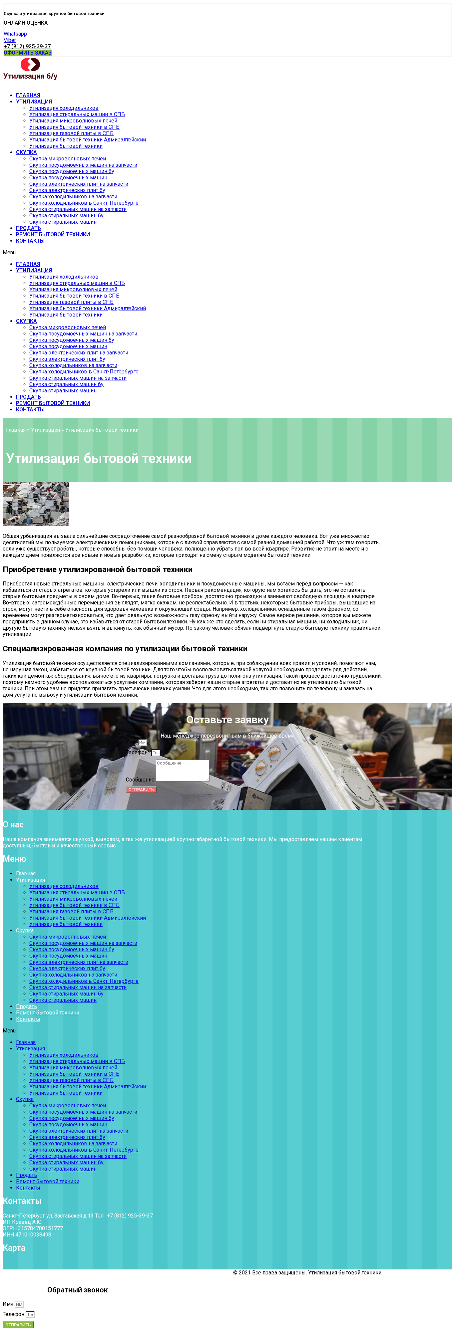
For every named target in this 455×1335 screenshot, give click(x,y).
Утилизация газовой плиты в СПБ (71, 133)
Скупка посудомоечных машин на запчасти (83, 165)
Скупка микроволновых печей (67, 158)
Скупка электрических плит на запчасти (78, 184)
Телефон (14, 1314)
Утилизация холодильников (64, 108)
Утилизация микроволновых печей (73, 120)
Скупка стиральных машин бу (66, 215)
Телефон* (138, 752)
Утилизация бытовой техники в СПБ (74, 127)
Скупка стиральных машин (63, 222)
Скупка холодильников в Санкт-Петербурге (84, 203)
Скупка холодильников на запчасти (73, 196)
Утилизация (34, 102)
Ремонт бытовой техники (53, 234)
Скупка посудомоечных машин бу (71, 171)
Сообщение (141, 780)
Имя (132, 742)
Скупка (26, 152)
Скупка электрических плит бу (67, 190)
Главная (28, 95)
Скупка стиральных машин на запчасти (78, 209)
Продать (28, 228)
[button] (26, 23)
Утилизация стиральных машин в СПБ (77, 114)
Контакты (30, 241)
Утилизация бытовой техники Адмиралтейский (87, 139)
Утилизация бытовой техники (66, 146)
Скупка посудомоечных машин (68, 177)
